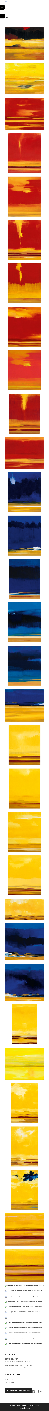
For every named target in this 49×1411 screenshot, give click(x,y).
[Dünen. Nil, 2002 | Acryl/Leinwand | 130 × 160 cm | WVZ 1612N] (24, 1079)
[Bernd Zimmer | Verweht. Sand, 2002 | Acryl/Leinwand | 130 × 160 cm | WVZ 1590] (24, 129)
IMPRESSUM (9, 1379)
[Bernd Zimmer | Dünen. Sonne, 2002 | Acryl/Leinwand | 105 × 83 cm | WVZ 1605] (24, 764)
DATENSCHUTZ (10, 1383)
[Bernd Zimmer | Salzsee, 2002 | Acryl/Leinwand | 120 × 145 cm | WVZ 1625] (24, 1322)
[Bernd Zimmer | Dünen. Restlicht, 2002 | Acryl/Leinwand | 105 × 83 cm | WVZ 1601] (24, 598)
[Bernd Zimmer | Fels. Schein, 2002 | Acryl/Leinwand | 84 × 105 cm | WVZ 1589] (24, 94)
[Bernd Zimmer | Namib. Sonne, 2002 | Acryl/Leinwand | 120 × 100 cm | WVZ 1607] (24, 851)
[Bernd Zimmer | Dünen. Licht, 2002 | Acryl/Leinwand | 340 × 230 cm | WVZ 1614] (24, 1166)
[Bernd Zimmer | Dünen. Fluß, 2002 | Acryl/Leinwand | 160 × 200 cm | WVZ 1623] (24, 1311)
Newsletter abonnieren (18, 1390)
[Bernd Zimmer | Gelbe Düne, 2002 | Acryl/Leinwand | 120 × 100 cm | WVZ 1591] (24, 172)
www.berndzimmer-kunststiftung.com (19, 1368)
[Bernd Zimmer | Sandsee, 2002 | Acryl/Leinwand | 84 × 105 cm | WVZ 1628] (24, 1338)
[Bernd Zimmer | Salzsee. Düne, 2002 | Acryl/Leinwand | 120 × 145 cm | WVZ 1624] (24, 1317)
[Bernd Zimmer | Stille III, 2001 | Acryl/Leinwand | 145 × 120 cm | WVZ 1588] (24, 59)
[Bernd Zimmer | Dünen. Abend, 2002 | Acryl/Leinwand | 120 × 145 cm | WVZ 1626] (24, 1327)
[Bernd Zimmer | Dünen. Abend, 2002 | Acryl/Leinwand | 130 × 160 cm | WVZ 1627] (24, 1332)
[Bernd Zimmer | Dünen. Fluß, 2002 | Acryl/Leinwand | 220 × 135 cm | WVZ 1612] (24, 1044)
